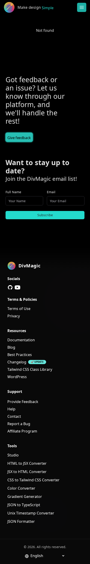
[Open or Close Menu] (81, 7)
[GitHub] (10, 287)
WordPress (17, 376)
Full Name (13, 192)
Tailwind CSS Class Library (29, 369)
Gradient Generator (24, 496)
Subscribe (45, 215)
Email (51, 192)
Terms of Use (18, 308)
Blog (11, 347)
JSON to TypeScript (23, 504)
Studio (13, 455)
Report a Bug (18, 423)
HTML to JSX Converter (27, 463)
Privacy (13, 316)
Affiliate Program (22, 431)
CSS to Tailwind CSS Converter (33, 479)
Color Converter (21, 488)
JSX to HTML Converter (27, 471)
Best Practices (19, 354)
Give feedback (19, 137)
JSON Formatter (21, 521)
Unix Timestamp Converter (30, 513)
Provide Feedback (22, 401)
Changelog (16, 362)
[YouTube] (17, 287)
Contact (14, 416)
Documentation (21, 339)
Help (11, 409)
